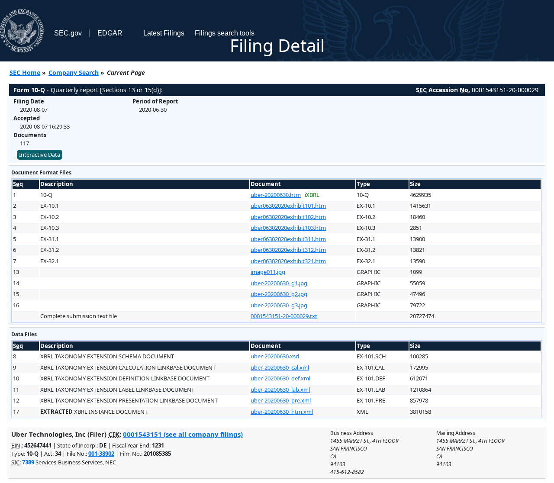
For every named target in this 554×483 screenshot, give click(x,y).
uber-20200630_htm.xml (282, 411)
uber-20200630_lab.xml (280, 389)
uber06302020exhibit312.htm (288, 250)
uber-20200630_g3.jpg (279, 305)
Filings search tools (224, 33)
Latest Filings (163, 33)
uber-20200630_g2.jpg (279, 294)
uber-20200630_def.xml (280, 378)
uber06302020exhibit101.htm (288, 205)
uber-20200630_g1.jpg (279, 283)
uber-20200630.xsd (275, 356)
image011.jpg (268, 272)
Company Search (73, 72)
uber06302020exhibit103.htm (288, 228)
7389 (28, 462)
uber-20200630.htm (276, 195)
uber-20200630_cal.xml (280, 367)
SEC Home (25, 72)
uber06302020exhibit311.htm (288, 239)
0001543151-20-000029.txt (284, 316)
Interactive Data (39, 154)
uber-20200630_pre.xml (281, 400)
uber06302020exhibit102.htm (288, 217)
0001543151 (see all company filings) (183, 434)
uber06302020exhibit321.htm (288, 261)
